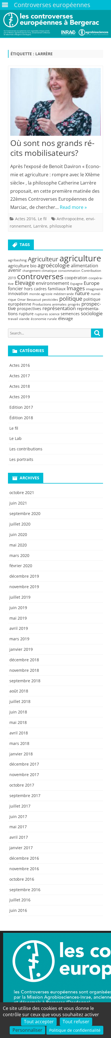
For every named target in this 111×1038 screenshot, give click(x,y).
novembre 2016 (24, 868)
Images (76, 288)
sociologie (92, 313)
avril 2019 (18, 628)
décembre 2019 (24, 576)
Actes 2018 (19, 386)
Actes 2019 (19, 396)
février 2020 (20, 565)
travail (13, 318)
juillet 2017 (19, 806)
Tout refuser (76, 1021)
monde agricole (40, 294)
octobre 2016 (21, 879)
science (54, 314)
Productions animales (49, 304)
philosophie (61, 226)
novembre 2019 (24, 586)
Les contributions (25, 449)
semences (70, 313)
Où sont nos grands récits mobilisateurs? (52, 147)
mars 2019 (19, 638)
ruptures (41, 314)
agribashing (17, 260)
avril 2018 (18, 733)
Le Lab (15, 438)
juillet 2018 (19, 701)
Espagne (76, 284)
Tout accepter (39, 1021)
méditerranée (64, 294)
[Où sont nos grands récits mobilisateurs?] (55, 103)
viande (24, 318)
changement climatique (39, 271)
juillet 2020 (19, 524)
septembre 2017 (24, 795)
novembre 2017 (24, 774)
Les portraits (21, 459)
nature (82, 293)
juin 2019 (18, 607)
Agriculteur (43, 259)
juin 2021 (18, 503)
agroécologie (54, 265)
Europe (92, 283)
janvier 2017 (21, 847)
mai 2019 (18, 618)
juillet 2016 (19, 900)
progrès (74, 304)
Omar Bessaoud (29, 300)
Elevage (25, 283)
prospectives (29, 308)
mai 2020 (18, 545)
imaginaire (94, 289)
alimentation (84, 265)
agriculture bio (22, 265)
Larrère (40, 226)
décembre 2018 (24, 659)
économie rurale (44, 318)
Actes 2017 (19, 375)
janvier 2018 (21, 754)
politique (70, 298)
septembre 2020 (24, 513)
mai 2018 (18, 722)
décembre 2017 (24, 764)
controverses (40, 276)
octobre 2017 (21, 785)
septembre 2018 (24, 680)
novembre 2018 (24, 670)
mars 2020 (19, 555)
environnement (52, 283)
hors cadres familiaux (44, 288)
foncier (15, 288)
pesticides (50, 299)
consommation (69, 271)
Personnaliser (27, 1030)
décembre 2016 (24, 858)
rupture (26, 313)
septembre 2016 (24, 889)
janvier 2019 (21, 649)
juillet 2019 (19, 597)
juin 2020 (18, 534)
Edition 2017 (21, 407)
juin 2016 (18, 910)
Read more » (73, 207)
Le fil (42, 218)
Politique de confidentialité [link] (74, 1030)
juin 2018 (18, 712)
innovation (18, 293)
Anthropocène (70, 218)
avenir (14, 270)
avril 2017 (18, 837)
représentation (59, 308)
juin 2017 (18, 816)
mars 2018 (19, 743)
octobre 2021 (21, 492)
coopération (76, 277)
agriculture (80, 258)
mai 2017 (18, 826)
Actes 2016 (25, 218)
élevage (65, 318)
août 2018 (18, 691)
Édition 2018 (21, 417)
